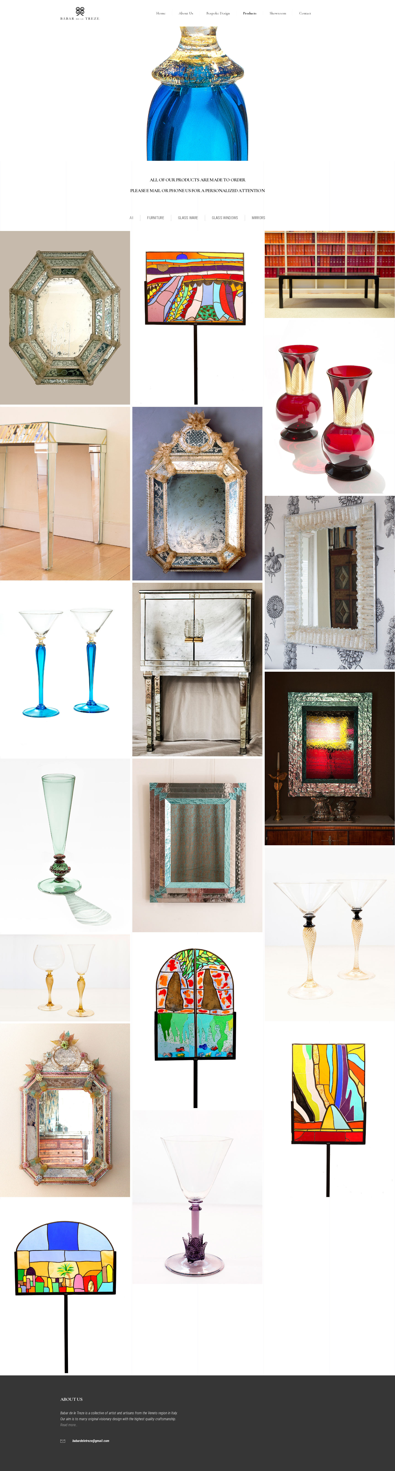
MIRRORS (258, 218)
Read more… (69, 1425)
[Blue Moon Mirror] (330, 758)
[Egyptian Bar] (197, 669)
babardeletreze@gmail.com (90, 1441)
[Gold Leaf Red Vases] (330, 407)
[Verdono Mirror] (65, 318)
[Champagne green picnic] (65, 845)
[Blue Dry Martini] (65, 669)
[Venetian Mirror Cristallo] (197, 493)
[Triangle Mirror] (197, 845)
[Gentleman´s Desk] (330, 274)
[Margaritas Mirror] (330, 582)
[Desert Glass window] (65, 1286)
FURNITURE (155, 218)
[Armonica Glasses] (65, 977)
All (131, 218)
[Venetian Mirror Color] (65, 1110)
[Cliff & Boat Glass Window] (330, 1110)
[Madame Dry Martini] (330, 934)
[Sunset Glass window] (197, 318)
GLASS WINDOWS (225, 218)
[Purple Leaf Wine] (197, 1197)
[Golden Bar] (65, 493)
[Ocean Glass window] (197, 1021)
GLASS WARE (188, 218)
